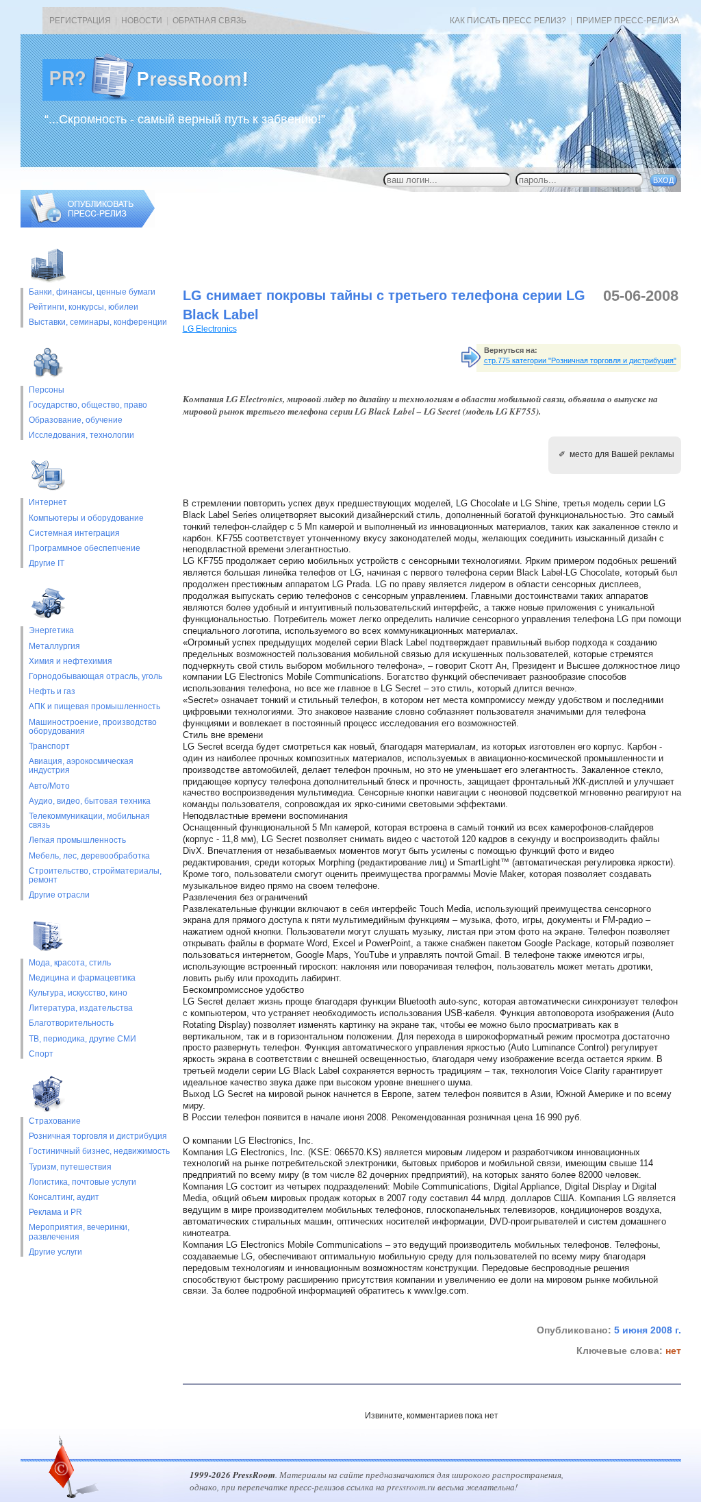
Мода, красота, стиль (70, 963)
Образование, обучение (76, 420)
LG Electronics (210, 329)
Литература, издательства (81, 1008)
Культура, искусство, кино (78, 993)
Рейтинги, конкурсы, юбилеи (83, 307)
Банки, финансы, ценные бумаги (92, 292)
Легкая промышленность (77, 840)
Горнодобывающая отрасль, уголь (95, 676)
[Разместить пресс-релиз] (88, 225)
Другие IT (46, 563)
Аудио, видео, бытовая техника (90, 801)
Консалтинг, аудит (64, 1197)
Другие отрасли (59, 895)
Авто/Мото (49, 786)
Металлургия (54, 646)
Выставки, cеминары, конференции (98, 322)
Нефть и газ (52, 691)
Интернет (48, 502)
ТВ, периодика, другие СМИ (82, 1039)
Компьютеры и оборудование (86, 518)
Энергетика (51, 630)
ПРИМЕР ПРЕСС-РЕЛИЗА (627, 20)
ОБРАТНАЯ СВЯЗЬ (209, 20)
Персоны (46, 390)
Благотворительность (71, 1023)
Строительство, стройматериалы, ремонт (95, 876)
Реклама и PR (55, 1212)
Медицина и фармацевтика (82, 978)
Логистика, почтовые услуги (82, 1182)
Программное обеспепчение (84, 548)
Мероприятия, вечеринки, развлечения (79, 1232)
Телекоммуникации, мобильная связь (89, 821)
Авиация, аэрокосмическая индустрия (81, 766)
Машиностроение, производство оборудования (93, 727)
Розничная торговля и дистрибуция (98, 1136)
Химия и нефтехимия (70, 661)
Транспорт (49, 746)
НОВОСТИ (141, 20)
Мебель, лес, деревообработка (89, 856)
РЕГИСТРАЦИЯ (80, 20)
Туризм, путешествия (70, 1167)
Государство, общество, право (88, 405)
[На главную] (156, 98)
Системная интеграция (74, 533)
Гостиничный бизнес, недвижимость (99, 1151)
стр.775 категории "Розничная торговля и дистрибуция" (580, 360)
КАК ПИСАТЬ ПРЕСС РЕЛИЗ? (508, 20)
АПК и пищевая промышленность (94, 706)
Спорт (41, 1054)
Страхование (55, 1121)
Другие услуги (55, 1252)
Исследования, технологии (81, 435)
